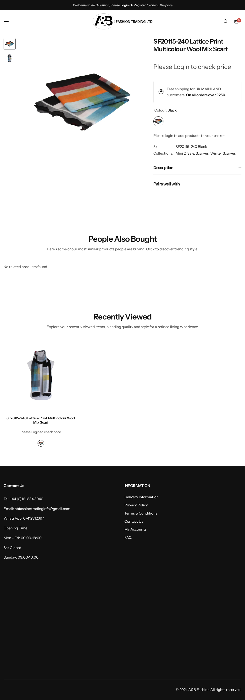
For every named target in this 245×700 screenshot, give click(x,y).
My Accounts (135, 529)
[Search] (225, 21)
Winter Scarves (223, 153)
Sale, (191, 153)
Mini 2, (181, 153)
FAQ (128, 537)
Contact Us (133, 521)
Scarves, (203, 153)
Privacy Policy (136, 505)
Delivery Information (141, 497)
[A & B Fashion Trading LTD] (122, 21)
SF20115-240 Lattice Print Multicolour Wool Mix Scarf (40, 420)
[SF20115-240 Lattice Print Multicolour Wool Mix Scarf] (41, 375)
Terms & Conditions (140, 513)
